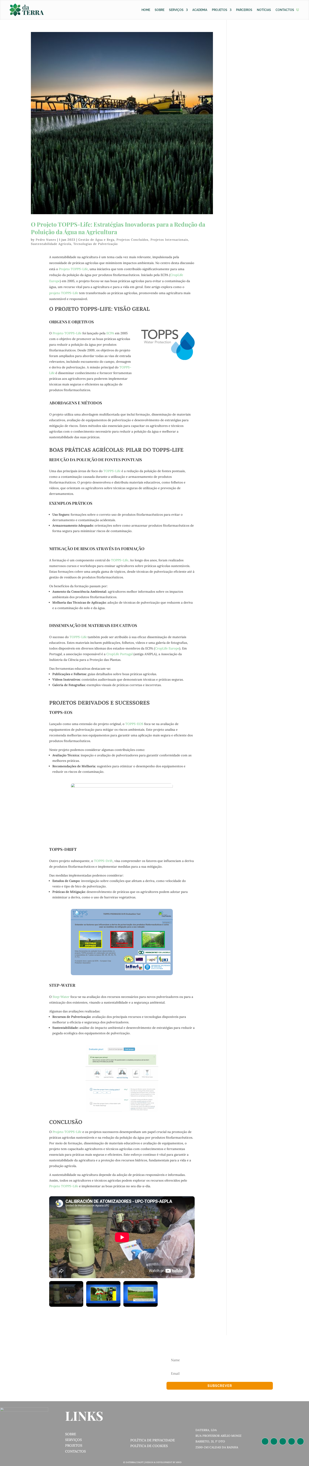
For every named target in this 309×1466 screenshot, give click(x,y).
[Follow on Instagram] (273, 1441)
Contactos (285, 10)
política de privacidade (152, 1440)
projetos (73, 1445)
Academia (199, 10)
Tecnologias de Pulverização (95, 244)
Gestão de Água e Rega (96, 240)
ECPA (110, 333)
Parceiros (244, 10)
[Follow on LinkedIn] (265, 1441)
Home (145, 10)
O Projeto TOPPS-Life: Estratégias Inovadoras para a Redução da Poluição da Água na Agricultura (118, 228)
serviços (73, 1440)
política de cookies (149, 1446)
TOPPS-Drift (103, 861)
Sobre (159, 10)
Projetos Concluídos (132, 240)
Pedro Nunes (46, 240)
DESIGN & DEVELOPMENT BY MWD (163, 1462)
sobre (70, 1434)
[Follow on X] (291, 1441)
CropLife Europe (167, 648)
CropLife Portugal (119, 654)
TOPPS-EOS (134, 724)
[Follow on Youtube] (300, 1441)
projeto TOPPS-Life (63, 293)
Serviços (176, 10)
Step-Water (61, 997)
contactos (75, 1451)
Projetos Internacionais (169, 240)
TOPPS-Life (112, 471)
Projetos (219, 10)
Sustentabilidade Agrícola (51, 244)
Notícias (264, 10)
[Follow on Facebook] (282, 1441)
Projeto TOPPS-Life (73, 269)
